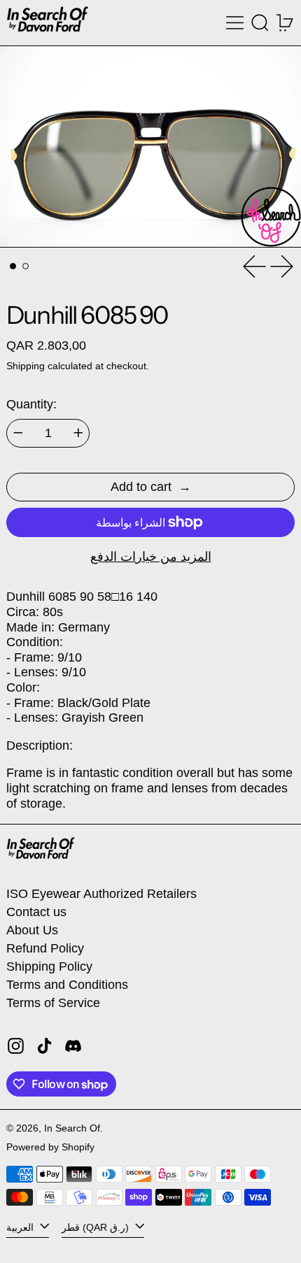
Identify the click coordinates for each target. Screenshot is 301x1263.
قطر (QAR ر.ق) (97, 1227)
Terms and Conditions (67, 985)
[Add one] (78, 433)
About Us (32, 930)
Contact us (36, 912)
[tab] (13, 266)
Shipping (25, 365)
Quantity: (31, 404)
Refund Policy (45, 948)
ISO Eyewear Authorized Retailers (101, 894)
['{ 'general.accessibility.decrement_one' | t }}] (18, 433)
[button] (260, 22)
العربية (21, 1227)
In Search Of (72, 1128)
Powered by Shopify (50, 1147)
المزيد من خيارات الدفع (150, 557)
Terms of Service (53, 1003)
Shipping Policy (49, 966)
